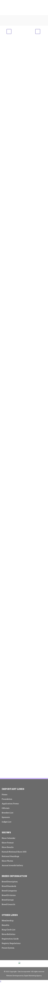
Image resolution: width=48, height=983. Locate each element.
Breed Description (10, 882)
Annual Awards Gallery (12, 865)
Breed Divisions (9, 895)
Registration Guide (10, 939)
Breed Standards (9, 886)
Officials (5, 808)
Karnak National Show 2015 (14, 852)
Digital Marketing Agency (33, 975)
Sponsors (6, 817)
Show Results (8, 847)
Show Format (8, 843)
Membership (8, 921)
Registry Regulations (11, 943)
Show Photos (7, 861)
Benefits (5, 925)
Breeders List (7, 813)
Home (4, 795)
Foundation (7, 799)
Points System (8, 948)
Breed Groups (8, 900)
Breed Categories (9, 891)
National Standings (10, 856)
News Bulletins (8, 934)
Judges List (6, 822)
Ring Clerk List (8, 930)
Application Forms (10, 804)
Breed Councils (8, 904)
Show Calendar (8, 838)
